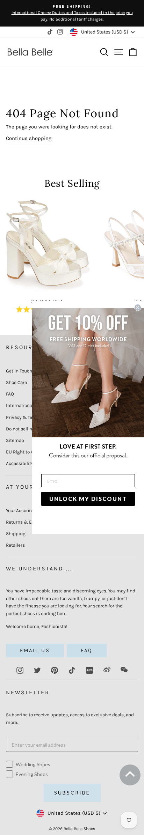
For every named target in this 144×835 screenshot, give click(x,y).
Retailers (15, 545)
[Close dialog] (137, 307)
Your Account (20, 510)
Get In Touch (19, 371)
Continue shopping (28, 138)
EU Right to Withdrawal (30, 452)
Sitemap (15, 440)
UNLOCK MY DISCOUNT (88, 498)
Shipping (16, 533)
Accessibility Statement (31, 463)
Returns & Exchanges (29, 522)
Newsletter (28, 692)
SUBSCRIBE (72, 793)
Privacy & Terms (23, 417)
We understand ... (39, 568)
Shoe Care (16, 382)
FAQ (10, 394)
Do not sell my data (26, 428)
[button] (129, 777)
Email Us (35, 650)
